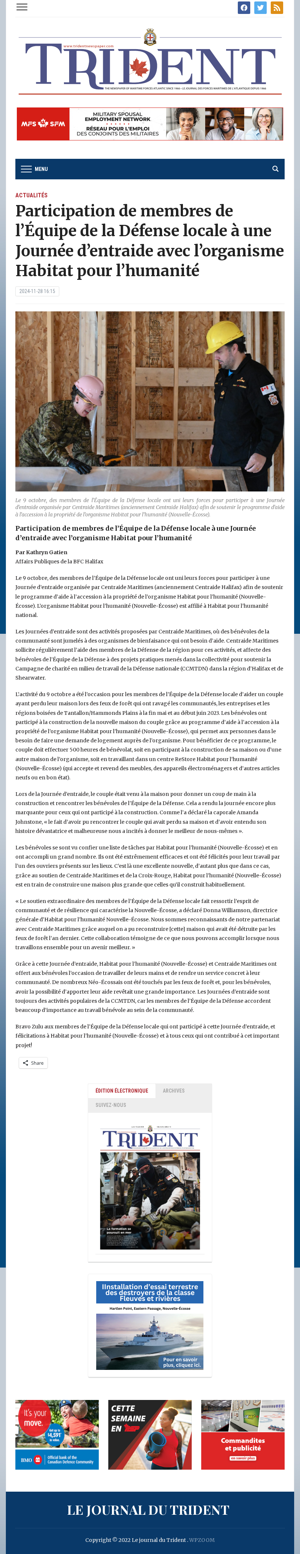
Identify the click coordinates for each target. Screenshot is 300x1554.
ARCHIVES (174, 1091)
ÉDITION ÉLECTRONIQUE (121, 1091)
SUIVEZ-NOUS (110, 1105)
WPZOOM (202, 1540)
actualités (31, 195)
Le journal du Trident (148, 1509)
